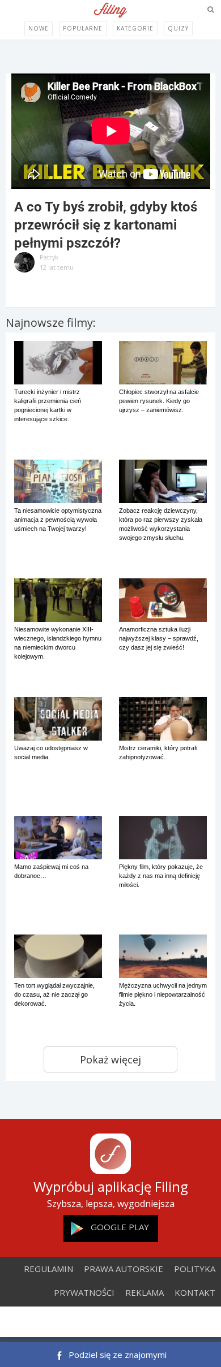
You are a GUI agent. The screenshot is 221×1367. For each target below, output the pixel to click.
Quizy (178, 28)
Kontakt (195, 1292)
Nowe (38, 28)
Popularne (83, 28)
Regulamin (48, 1268)
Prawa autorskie (123, 1268)
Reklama (144, 1292)
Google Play (120, 1226)
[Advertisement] (110, 1323)
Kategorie (135, 28)
